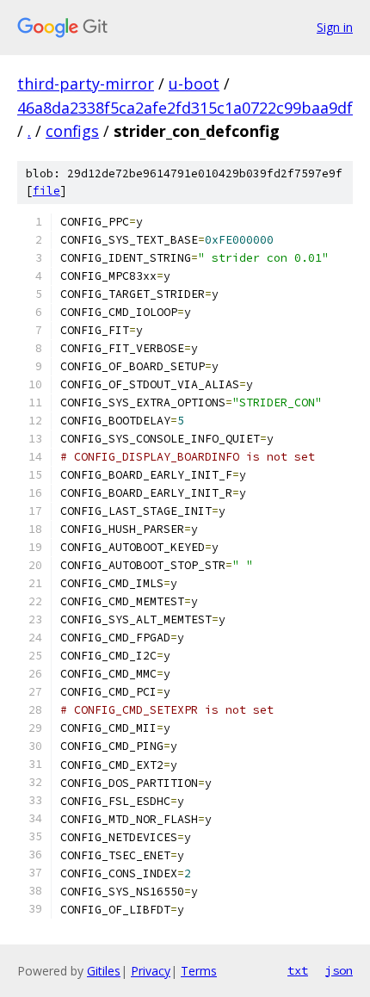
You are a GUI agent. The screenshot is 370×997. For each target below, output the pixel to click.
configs (72, 131)
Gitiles (103, 971)
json (339, 970)
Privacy (150, 971)
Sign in (335, 27)
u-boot (194, 83)
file (46, 190)
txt (297, 970)
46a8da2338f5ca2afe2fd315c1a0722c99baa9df (185, 107)
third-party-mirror (85, 83)
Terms (199, 971)
